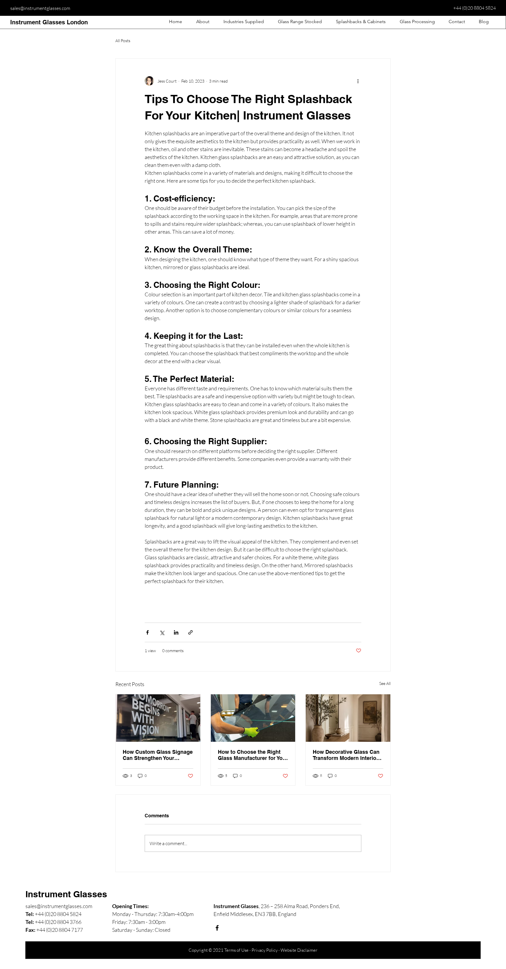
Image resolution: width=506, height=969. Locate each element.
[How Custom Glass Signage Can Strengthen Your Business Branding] (158, 718)
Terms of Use (236, 950)
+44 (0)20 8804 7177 (59, 930)
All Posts (122, 40)
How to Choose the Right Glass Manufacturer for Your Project (253, 755)
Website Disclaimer (299, 950)
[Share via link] (190, 632)
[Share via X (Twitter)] (162, 632)
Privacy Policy (265, 950)
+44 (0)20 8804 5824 (474, 8)
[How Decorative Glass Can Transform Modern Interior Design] (348, 718)
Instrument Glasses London (49, 22)
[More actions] (357, 80)
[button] (243, 21)
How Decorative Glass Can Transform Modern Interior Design (346, 755)
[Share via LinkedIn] (176, 632)
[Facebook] (217, 928)
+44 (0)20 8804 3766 (58, 922)
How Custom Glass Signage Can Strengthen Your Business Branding (158, 755)
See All (385, 683)
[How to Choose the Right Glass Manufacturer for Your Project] (253, 718)
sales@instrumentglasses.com (40, 8)
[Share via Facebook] (147, 632)
